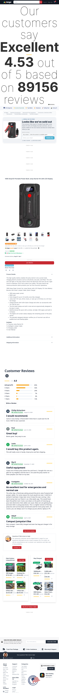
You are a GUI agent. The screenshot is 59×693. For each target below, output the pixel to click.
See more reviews (29, 531)
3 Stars (7, 393)
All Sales (6, 112)
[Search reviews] (7, 375)
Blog (4, 682)
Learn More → (49, 677)
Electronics (24, 674)
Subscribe (51, 668)
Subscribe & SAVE (51, 641)
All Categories (8, 108)
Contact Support (9, 658)
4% (36, 396)
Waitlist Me (49, 138)
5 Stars (7, 388)
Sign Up (50, 2)
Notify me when (25, 132)
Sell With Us (15, 681)
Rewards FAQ (15, 674)
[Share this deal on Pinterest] (13, 270)
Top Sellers (29, 108)
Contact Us (17, 547)
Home (22, 676)
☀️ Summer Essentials (19, 108)
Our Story (5, 667)
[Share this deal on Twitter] (9, 270)
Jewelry (23, 677)
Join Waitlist (29, 262)
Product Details (11, 274)
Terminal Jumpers (34, 114)
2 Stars (7, 396)
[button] (39, 248)
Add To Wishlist (9, 265)
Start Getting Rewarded (49, 674)
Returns (14, 671)
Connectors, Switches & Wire (45, 112)
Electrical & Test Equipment (29, 112)
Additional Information (13, 337)
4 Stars (7, 391)
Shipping (14, 669)
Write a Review (11, 403)
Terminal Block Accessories (20, 114)
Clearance (37, 108)
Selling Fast (45, 108)
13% (35, 399)
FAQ (33, 658)
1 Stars (7, 399)
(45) (12, 381)
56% (35, 388)
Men (22, 672)
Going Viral (54, 108)
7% (36, 393)
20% (35, 391)
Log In (45, 2)
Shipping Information (12, 342)
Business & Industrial (15, 112)
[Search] (41, 2)
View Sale (21, 560)
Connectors (9, 114)
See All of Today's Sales (29, 607)
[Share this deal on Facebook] (6, 270)
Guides (5, 683)
